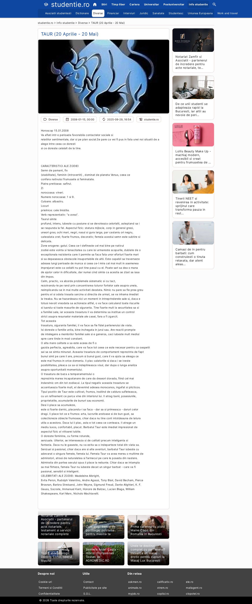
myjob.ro (133, 593)
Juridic (143, 13)
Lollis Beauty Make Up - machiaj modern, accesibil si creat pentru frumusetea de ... (193, 156)
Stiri (104, 4)
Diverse (98, 13)
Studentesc (176, 13)
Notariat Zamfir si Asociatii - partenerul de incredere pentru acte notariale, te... (191, 62)
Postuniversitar (173, 4)
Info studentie (198, 4)
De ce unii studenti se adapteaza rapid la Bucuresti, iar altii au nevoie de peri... (191, 109)
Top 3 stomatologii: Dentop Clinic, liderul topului (56, 556)
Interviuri (129, 13)
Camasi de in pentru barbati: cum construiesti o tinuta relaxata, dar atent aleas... (190, 257)
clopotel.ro (193, 593)
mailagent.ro (194, 587)
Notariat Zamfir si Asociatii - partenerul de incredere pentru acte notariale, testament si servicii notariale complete (57, 525)
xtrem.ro (162, 587)
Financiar (113, 13)
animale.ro (134, 587)
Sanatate (158, 13)
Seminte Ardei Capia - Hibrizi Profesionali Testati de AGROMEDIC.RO (102, 555)
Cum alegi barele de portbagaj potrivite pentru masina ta (101, 530)
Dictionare (82, 13)
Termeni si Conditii (50, 587)
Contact (88, 581)
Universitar (151, 4)
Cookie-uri (45, 581)
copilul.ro (163, 593)
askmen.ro (135, 581)
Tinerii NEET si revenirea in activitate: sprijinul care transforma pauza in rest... (192, 206)
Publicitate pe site (95, 587)
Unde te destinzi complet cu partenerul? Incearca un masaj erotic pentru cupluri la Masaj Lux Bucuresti (148, 553)
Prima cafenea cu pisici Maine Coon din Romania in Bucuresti (148, 530)
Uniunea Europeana (200, 13)
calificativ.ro (165, 581)
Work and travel (227, 13)
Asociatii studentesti (58, 13)
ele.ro (189, 581)
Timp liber (118, 4)
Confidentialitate (49, 593)
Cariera (135, 4)
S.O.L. (87, 593)
